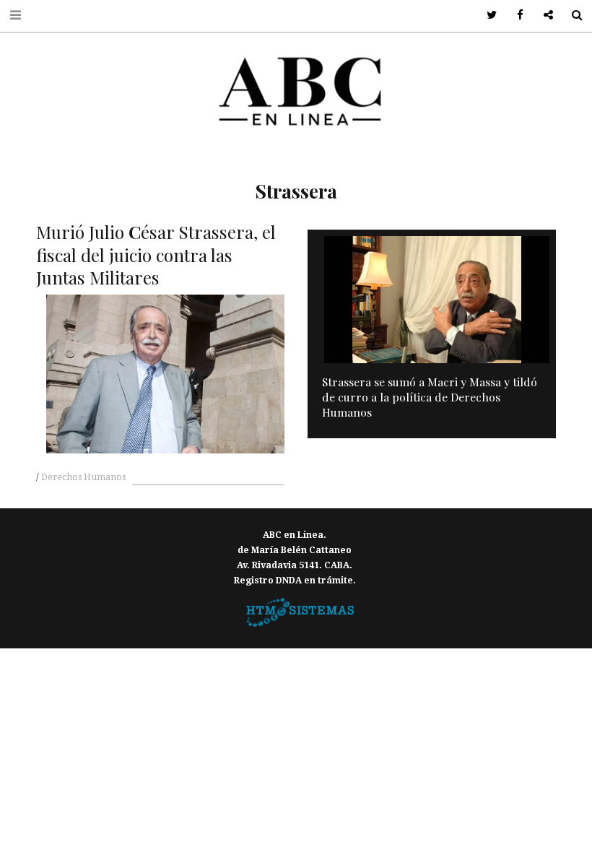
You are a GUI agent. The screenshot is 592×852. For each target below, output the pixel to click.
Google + (543, 15)
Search (571, 15)
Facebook (515, 15)
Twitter (487, 15)
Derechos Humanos (83, 477)
